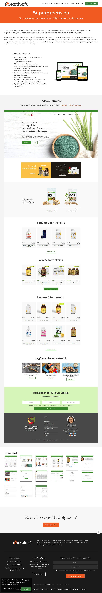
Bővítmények (44, 589)
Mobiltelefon (78, 105)
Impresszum (36, 589)
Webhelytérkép (75, 589)
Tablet (71, 105)
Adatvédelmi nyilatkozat (9, 588)
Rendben (25, 589)
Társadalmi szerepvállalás (63, 589)
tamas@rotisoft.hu (16, 562)
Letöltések (52, 589)
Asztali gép (64, 105)
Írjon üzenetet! (57, 545)
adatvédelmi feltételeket (77, 570)
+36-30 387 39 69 (17, 565)
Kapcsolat (83, 589)
